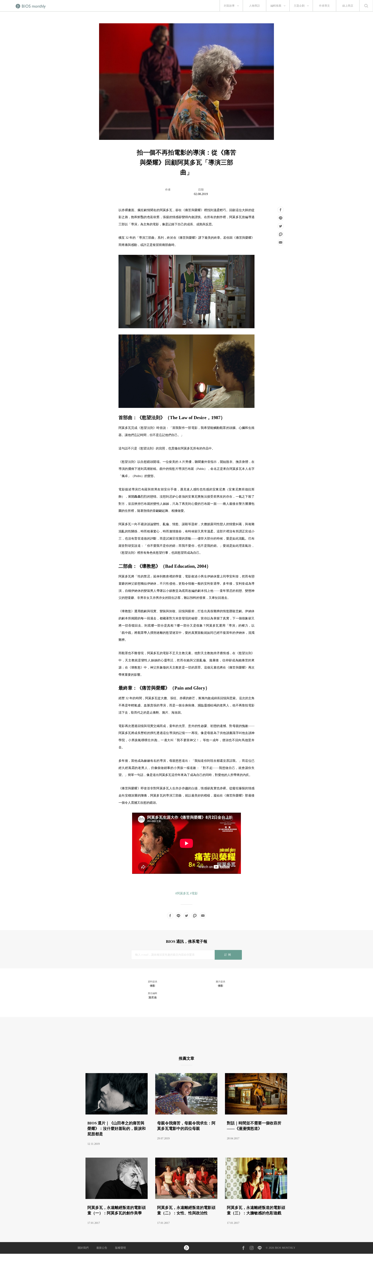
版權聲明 (120, 1247)
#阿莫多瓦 (182, 893)
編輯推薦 (275, 5)
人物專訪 (254, 5)
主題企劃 (299, 5)
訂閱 (228, 954)
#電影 (194, 893)
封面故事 (229, 5)
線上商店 (347, 5)
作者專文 (324, 5)
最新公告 (101, 1247)
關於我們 (83, 1247)
